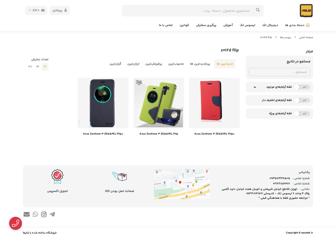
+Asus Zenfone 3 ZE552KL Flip (214, 134)
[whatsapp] (35, 215)
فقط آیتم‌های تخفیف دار (277, 100)
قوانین (184, 25)
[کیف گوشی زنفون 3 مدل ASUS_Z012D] (214, 103)
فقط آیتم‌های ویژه (280, 113)
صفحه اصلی (306, 37)
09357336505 (279, 178)
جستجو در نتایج (298, 61)
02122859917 (281, 183)
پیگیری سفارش (206, 25)
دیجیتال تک (270, 25)
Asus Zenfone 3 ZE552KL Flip (158, 134)
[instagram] (44, 215)
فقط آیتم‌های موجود (279, 87)
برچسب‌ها (285, 37)
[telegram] (52, 215)
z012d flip (266, 37)
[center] (258, 10)
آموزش (228, 25)
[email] (26, 215)
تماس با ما (166, 25)
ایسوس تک (247, 25)
